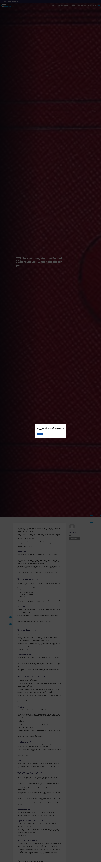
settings (40, 429)
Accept (40, 434)
